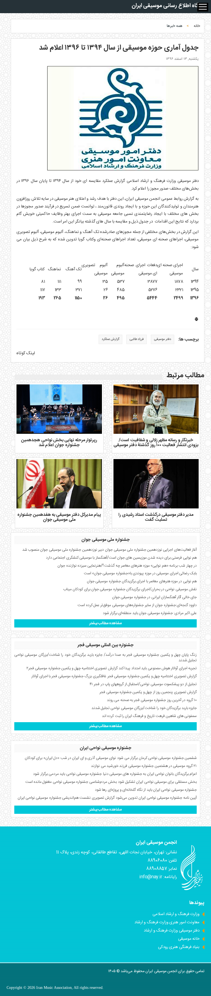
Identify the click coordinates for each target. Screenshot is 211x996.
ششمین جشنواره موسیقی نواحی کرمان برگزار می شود (157, 758)
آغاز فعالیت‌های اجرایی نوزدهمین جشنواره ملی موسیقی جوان (151, 550)
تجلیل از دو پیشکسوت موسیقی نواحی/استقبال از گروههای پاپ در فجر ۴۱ (143, 684)
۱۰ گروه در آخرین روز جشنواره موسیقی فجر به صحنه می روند (152, 700)
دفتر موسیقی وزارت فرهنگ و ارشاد (171, 930)
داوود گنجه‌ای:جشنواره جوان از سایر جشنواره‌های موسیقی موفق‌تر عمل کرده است (137, 605)
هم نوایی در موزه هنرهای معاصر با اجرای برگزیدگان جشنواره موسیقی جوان (142, 581)
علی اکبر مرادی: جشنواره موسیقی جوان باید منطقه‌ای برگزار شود (150, 613)
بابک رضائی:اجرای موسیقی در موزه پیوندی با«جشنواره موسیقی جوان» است (140, 573)
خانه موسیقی (188, 938)
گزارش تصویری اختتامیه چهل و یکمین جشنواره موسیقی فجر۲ (72, 668)
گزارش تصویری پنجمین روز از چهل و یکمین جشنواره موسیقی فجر (148, 692)
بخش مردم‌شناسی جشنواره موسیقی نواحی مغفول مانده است (71, 782)
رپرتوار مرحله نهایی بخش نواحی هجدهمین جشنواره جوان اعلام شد (59, 443)
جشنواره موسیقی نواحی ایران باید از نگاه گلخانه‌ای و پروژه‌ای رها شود (146, 790)
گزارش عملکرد (110, 339)
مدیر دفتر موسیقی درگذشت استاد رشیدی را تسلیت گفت (155, 517)
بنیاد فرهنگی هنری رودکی (178, 947)
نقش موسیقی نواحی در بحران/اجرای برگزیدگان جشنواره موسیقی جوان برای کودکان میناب (130, 589)
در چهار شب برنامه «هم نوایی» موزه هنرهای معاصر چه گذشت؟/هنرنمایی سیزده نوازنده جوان (127, 565)
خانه (197, 26)
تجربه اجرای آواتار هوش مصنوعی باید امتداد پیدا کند (158, 668)
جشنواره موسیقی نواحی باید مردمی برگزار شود (67, 774)
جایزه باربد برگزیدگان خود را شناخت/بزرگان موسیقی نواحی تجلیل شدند (144, 708)
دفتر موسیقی (162, 339)
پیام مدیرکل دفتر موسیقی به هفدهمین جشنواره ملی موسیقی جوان (59, 517)
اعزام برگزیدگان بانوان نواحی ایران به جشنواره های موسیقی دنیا (150, 774)
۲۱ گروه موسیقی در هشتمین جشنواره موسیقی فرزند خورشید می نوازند (144, 766)
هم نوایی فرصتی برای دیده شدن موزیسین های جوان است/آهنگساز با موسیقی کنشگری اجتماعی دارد (121, 558)
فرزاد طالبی (136, 339)
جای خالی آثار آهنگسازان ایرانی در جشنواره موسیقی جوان (154, 597)
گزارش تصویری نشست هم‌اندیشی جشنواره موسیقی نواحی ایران (66, 798)
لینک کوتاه (25, 353)
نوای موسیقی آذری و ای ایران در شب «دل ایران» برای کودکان (70, 758)
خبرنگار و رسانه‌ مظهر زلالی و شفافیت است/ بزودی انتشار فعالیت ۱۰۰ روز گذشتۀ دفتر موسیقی (155, 443)
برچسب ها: (188, 340)
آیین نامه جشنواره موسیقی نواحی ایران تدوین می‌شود (156, 798)
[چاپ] (196, 320)
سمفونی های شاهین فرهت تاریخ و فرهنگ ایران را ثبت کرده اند (149, 716)
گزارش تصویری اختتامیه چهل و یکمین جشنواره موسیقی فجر (152, 676)
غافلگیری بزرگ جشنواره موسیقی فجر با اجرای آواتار (68, 676)
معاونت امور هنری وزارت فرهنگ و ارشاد (166, 922)
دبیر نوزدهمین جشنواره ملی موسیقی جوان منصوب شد (63, 550)
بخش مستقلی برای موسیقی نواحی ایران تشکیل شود (157, 782)
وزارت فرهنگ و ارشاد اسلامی (175, 914)
